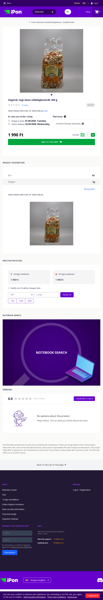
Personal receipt (9, 514)
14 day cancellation (10, 499)
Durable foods (68, 22)
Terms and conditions (56, 597)
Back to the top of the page (50, 465)
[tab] (51, 94)
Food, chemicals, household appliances (46, 22)
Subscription (9, 552)
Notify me (67, 294)
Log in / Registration (82, 490)
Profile (76, 484)
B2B (84, 3)
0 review (25, 105)
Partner (77, 3)
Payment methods (10, 519)
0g (93, 181)
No (93, 175)
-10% (21, 301)
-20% (29, 301)
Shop (88, 11)
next (46, 111)
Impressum (72, 597)
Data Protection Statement (22, 547)
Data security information (13, 509)
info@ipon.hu (58, 543)
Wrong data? (89, 189)
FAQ (4, 494)
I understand (92, 595)
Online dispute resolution (13, 504)
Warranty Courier (9, 490)
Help (40, 526)
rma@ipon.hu (58, 539)
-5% (12, 301)
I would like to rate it (84, 398)
